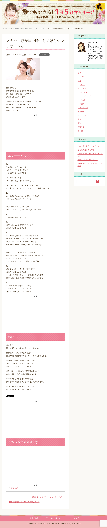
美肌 (79, 73)
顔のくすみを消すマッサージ (88, 146)
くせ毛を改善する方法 (86, 150)
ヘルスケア (44, 55)
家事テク (81, 127)
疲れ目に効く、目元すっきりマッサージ (24, 502)
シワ (82, 77)
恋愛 (79, 119)
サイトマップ (74, 518)
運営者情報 (34, 518)
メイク (82, 85)
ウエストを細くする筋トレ (88, 160)
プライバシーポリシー (53, 518)
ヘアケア (81, 112)
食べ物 (80, 131)
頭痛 (16, 488)
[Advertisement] (35, 131)
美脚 (82, 104)
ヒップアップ (85, 96)
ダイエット (82, 88)
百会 (12, 488)
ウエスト (83, 92)
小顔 (79, 81)
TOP (17, 28)
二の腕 (82, 100)
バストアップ (83, 108)
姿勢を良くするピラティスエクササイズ (47, 497)
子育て (80, 123)
